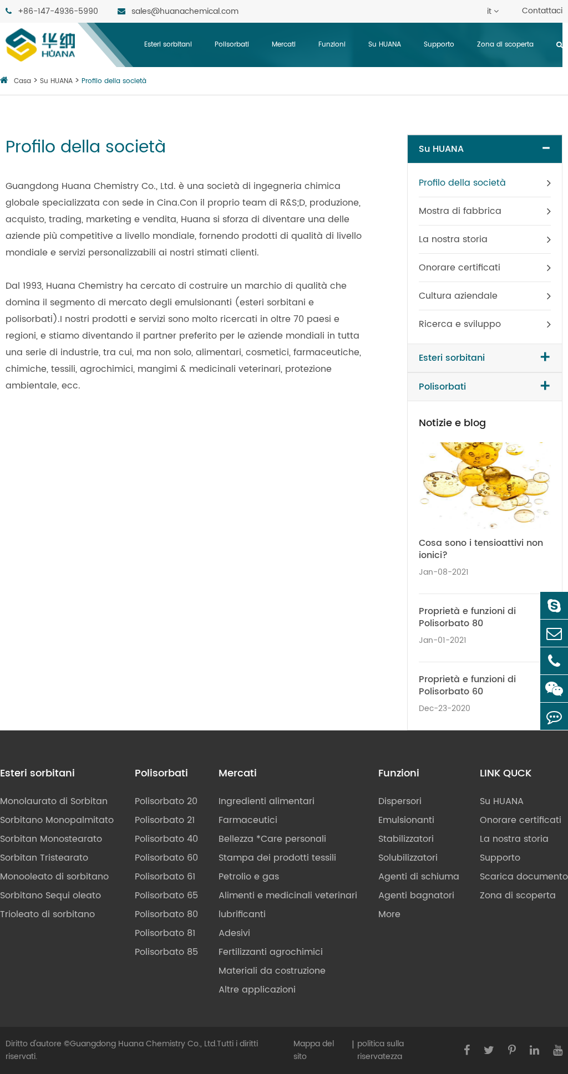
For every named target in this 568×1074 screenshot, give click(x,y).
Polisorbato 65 (166, 895)
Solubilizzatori (408, 858)
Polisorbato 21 (165, 820)
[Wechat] (554, 688)
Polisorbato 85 (166, 952)
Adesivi (234, 933)
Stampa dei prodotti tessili (277, 858)
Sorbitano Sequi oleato (50, 895)
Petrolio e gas (249, 877)
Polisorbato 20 (166, 801)
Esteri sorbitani (168, 44)
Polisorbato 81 (165, 933)
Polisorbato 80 (166, 914)
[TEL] (554, 660)
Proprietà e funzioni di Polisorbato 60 (467, 685)
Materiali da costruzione (272, 971)
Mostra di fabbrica (460, 211)
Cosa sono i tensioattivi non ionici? (481, 549)
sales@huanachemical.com (184, 11)
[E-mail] (554, 633)
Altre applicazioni (257, 990)
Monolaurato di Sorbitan (54, 801)
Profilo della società (114, 81)
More (389, 914)
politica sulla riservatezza (380, 1050)
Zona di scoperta (505, 44)
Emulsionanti (406, 820)
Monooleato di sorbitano (54, 877)
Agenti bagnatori (416, 895)
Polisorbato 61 (165, 877)
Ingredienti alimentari (267, 801)
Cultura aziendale (458, 296)
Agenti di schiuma (418, 877)
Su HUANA (384, 44)
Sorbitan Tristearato (44, 858)
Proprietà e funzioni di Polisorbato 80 (467, 617)
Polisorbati (232, 44)
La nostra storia (453, 239)
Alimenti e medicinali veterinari (288, 895)
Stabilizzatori (406, 839)
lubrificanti (242, 914)
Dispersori (400, 801)
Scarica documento (524, 877)
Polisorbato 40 (166, 839)
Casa (22, 81)
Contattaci (542, 10)
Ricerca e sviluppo (460, 324)
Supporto (439, 44)
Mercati (284, 44)
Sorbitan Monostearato (51, 839)
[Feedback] (554, 716)
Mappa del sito (313, 1050)
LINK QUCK (505, 773)
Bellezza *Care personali (272, 839)
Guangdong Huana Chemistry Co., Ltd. (143, 1043)
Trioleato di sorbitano (47, 914)
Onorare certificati (459, 267)
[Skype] (554, 605)
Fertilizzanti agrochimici (271, 952)
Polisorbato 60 (166, 858)
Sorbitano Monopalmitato (57, 820)
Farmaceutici (248, 820)
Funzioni (332, 44)
